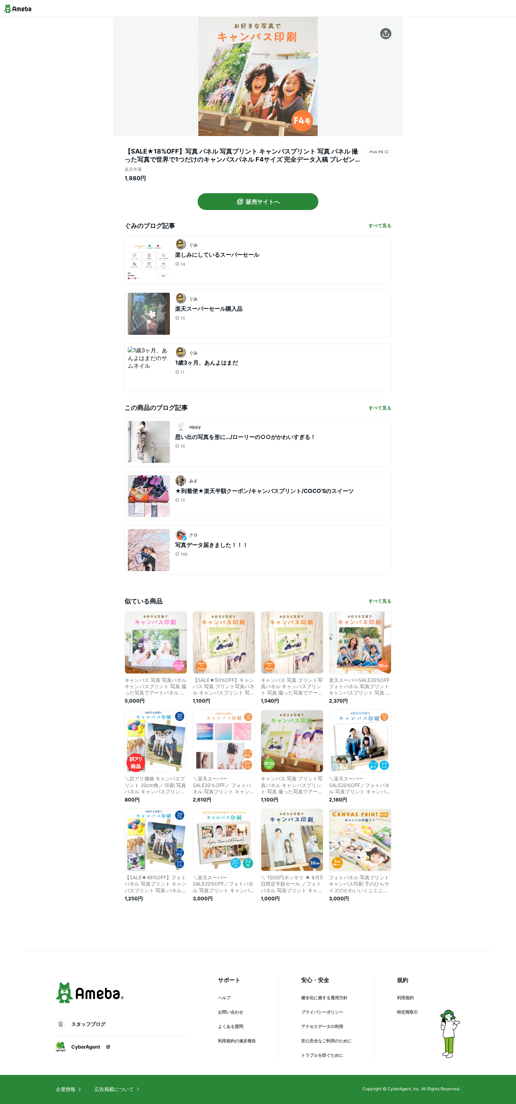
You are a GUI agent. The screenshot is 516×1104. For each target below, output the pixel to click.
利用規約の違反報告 (237, 1040)
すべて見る (380, 225)
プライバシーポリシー (322, 1012)
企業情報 (65, 1089)
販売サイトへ (263, 201)
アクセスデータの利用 (322, 1026)
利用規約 (405, 997)
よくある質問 (230, 1026)
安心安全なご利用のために (326, 1040)
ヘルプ (224, 997)
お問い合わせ (230, 1012)
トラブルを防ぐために (322, 1055)
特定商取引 (407, 1012)
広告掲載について (114, 1089)
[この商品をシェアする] (385, 33)
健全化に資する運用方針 (324, 997)
